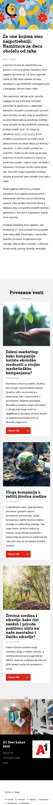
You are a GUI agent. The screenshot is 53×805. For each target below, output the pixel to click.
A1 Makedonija (11, 803)
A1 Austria (9, 800)
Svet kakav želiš (11, 757)
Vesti (5, 762)
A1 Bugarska (43, 800)
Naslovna (8, 752)
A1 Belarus (31, 800)
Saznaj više (13, 430)
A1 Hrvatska (20, 800)
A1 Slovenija (24, 803)
